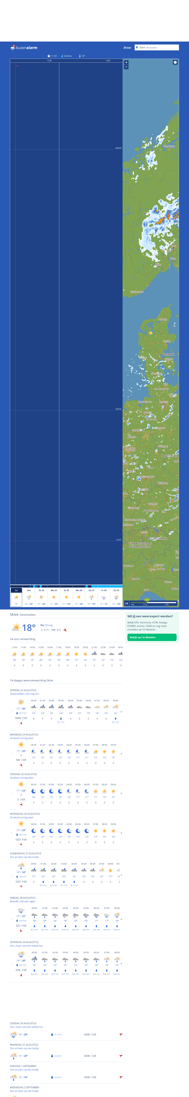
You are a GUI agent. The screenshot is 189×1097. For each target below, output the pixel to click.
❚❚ (126, 603)
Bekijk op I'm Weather (143, 637)
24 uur (127, 47)
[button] (150, 333)
